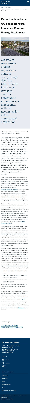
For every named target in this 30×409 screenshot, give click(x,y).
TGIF (21, 327)
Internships (4, 378)
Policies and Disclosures (8, 390)
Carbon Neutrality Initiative (10, 327)
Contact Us (5, 375)
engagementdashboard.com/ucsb (9, 189)
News (3, 381)
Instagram (7, 363)
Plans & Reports (6, 384)
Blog (6, 7)
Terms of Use (3, 399)
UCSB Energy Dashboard (9, 325)
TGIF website (20, 308)
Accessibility (10, 399)
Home (2, 7)
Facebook (6, 360)
